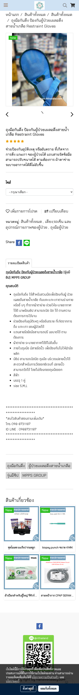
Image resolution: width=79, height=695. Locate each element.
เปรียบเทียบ (58, 211)
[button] (63, 5)
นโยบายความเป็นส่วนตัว (45, 677)
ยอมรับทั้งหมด (48, 688)
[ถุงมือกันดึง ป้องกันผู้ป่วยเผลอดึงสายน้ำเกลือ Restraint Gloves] (39, 69)
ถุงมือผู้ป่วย (59, 227)
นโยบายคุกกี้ (12, 681)
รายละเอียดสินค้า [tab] (19, 263)
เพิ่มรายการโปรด (23, 211)
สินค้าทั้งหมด (32, 221)
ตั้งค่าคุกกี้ (28, 688)
